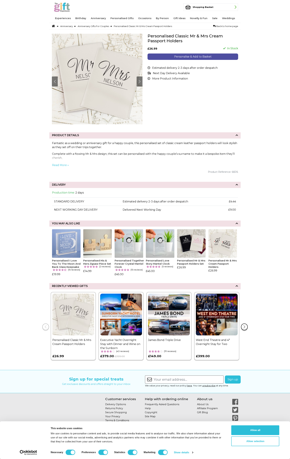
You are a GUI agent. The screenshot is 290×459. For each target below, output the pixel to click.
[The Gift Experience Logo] (68, 7)
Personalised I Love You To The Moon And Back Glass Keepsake (66, 263)
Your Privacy (112, 416)
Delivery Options (115, 404)
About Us (202, 404)
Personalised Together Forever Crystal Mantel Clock (129, 263)
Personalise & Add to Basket (193, 56)
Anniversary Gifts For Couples (93, 26)
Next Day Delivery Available (171, 73)
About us (204, 399)
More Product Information (170, 78)
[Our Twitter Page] (235, 410)
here (189, 385)
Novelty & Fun (198, 18)
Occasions (144, 18)
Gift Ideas (179, 18)
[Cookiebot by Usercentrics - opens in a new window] (28, 452)
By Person (162, 18)
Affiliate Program (207, 408)
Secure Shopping (116, 412)
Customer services (120, 399)
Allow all (255, 430)
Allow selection (255, 441)
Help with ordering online (166, 399)
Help (148, 408)
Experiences (63, 18)
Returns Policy (114, 408)
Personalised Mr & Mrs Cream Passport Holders (222, 263)
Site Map (150, 416)
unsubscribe (208, 385)
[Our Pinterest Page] (235, 418)
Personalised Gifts (122, 18)
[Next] (244, 326)
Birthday (80, 18)
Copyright (151, 412)
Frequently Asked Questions (162, 404)
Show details (181, 452)
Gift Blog (202, 412)
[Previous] (45, 326)
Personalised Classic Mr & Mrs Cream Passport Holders (143, 26)
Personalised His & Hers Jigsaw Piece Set (97, 262)
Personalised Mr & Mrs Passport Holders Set (191, 262)
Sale (215, 18)
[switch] (103, 452)
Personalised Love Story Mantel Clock (158, 262)
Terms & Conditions (117, 420)
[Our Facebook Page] (235, 401)
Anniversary (98, 18)
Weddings (228, 18)
